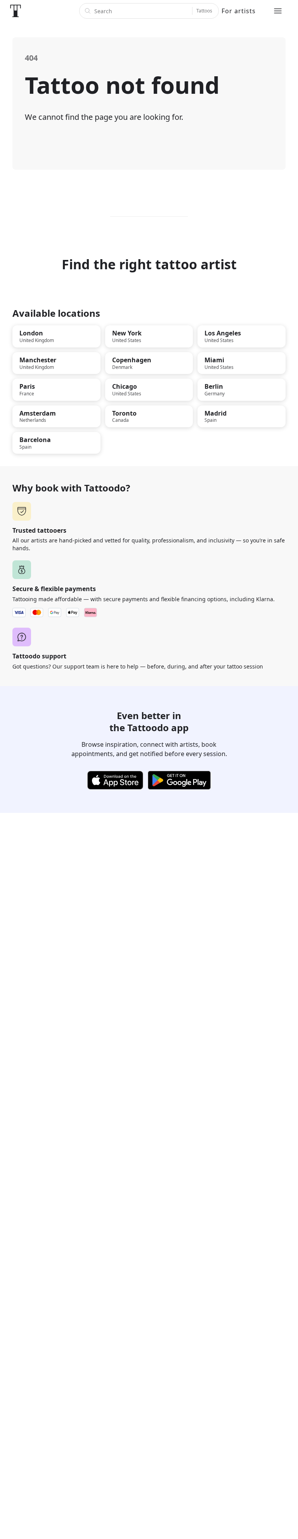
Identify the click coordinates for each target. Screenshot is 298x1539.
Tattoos (204, 10)
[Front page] (15, 11)
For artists (239, 11)
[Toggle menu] (278, 11)
